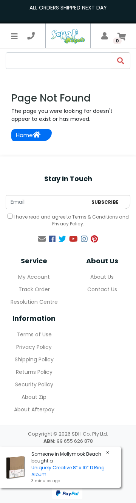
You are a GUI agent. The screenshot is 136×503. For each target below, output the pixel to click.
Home (24, 135)
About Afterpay (34, 409)
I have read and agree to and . (70, 220)
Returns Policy (34, 372)
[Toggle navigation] (14, 36)
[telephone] (31, 36)
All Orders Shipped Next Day (68, 7)
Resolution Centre (34, 302)
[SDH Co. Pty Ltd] (68, 35)
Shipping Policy (34, 359)
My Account (34, 277)
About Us (102, 277)
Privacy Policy (67, 223)
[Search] (120, 60)
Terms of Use (34, 334)
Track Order (34, 289)
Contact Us (102, 289)
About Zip (34, 397)
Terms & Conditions (95, 217)
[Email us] (42, 239)
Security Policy (34, 384)
